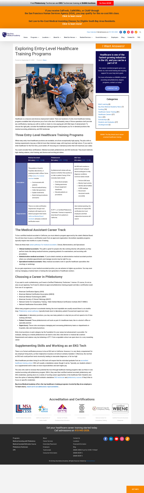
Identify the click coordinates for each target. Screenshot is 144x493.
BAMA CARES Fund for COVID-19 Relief (85, 450)
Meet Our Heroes (69, 37)
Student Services (85, 37)
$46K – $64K (40, 160)
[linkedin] (124, 32)
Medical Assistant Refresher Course (24, 444)
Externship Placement (50, 444)
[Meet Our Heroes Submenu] (76, 37)
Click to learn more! (72, 16)
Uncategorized (103, 125)
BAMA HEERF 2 (78, 453)
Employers (114, 37)
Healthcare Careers (104, 114)
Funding (101, 109)
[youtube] (128, 32)
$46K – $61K (86, 160)
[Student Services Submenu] (92, 37)
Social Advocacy (101, 37)
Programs (34, 37)
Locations (45, 37)
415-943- (111, 32)
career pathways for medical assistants (43, 245)
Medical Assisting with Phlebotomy (24, 441)
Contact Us (131, 37)
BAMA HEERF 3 (78, 456)
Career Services (48, 441)
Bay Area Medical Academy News (109, 107)
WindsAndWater (90, 461)
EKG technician (59, 377)
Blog (122, 37)
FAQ (139, 37)
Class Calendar (91, 32)
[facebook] (120, 32)
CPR (14, 450)
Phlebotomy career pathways (29, 311)
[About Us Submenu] (60, 37)
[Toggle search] (140, 32)
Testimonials (47, 450)
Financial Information (79, 444)
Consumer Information (50, 453)
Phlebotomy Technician (20, 447)
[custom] (136, 32)
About (45, 438)
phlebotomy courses (75, 377)
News (45, 60)
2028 (116, 32)
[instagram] (132, 32)
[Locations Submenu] (50, 37)
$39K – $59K (63, 160)
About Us (56, 37)
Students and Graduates (106, 122)
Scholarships (102, 120)
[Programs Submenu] (39, 37)
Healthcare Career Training (107, 112)
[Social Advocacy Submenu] (108, 37)
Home (26, 37)
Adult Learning (103, 104)
